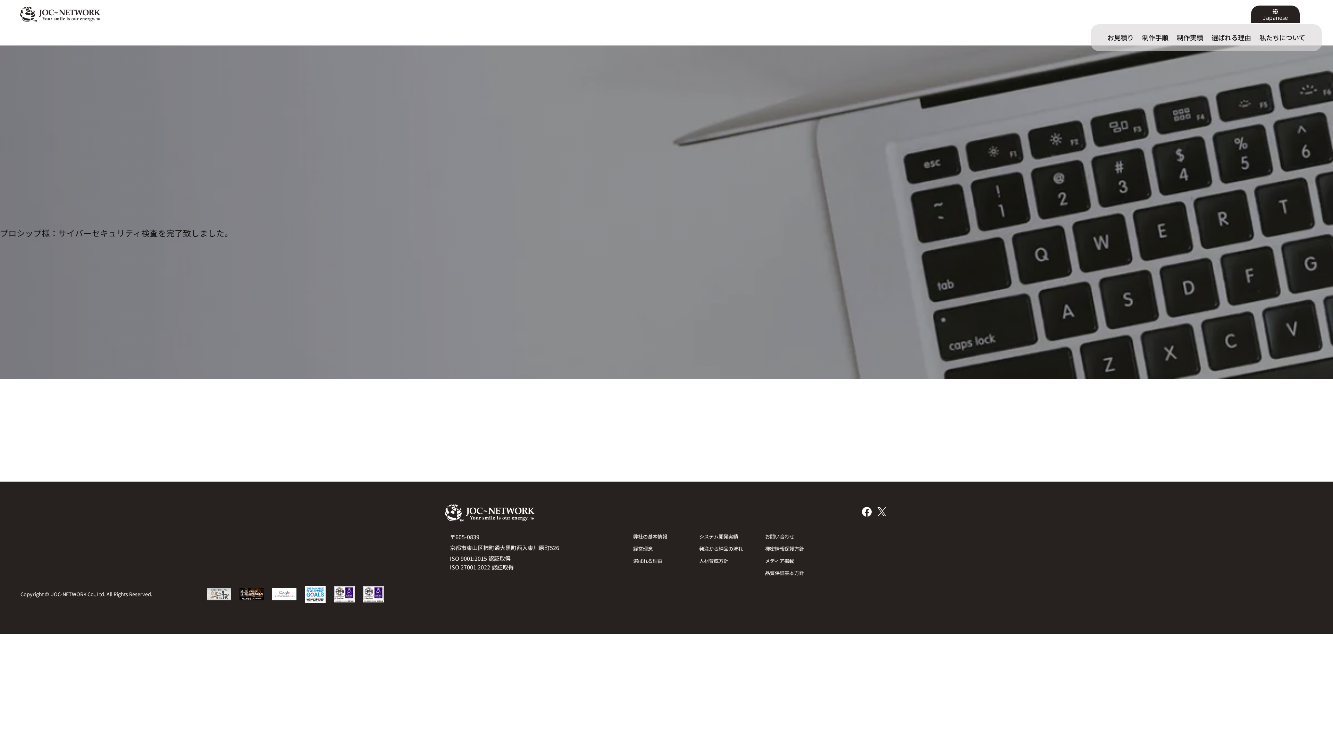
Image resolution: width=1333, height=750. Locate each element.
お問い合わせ (779, 536)
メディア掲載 (779, 560)
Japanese (1275, 17)
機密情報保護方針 (784, 548)
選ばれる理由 (647, 560)
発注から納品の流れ (721, 548)
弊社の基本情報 (650, 536)
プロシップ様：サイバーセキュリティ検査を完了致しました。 (116, 233)
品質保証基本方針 (784, 572)
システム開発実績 (718, 536)
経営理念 (643, 548)
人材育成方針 (713, 560)
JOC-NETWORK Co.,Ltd (77, 594)
